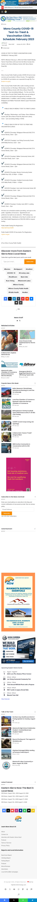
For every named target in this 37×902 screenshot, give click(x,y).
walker (25, 292)
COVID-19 (11, 273)
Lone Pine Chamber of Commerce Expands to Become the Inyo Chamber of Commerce (24, 401)
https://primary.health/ (7, 227)
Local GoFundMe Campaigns (9, 872)
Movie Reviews (5, 866)
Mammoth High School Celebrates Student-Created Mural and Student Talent (24, 730)
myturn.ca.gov (6, 81)
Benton (7, 269)
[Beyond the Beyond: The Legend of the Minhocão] (6, 743)
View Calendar (5, 699)
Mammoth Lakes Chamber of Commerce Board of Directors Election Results (9, 373)
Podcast (3, 840)
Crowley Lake (24, 273)
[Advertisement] (18, 551)
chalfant (29, 269)
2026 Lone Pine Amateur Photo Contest (19, 674)
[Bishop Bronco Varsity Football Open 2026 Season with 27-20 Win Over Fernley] (6, 415)
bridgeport (18, 269)
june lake (25, 277)
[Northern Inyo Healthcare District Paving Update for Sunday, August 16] (6, 721)
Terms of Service (6, 842)
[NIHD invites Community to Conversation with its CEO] (6, 448)
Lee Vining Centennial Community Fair (19, 679)
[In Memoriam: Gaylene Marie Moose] (9, 340)
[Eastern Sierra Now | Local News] (5, 12)
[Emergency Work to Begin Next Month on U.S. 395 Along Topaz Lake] (27, 364)
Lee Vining (10, 281)
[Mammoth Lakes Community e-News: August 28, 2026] (6, 765)
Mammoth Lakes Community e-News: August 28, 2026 (23, 762)
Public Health (14, 292)
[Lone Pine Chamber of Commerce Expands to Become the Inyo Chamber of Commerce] (6, 404)
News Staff (11, 44)
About (3, 831)
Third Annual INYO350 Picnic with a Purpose (20, 684)
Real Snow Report (6, 855)
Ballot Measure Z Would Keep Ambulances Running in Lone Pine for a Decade (23, 390)
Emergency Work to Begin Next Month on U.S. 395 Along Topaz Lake (27, 373)
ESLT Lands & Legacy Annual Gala (17, 690)
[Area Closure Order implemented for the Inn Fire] (27, 334)
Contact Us (4, 834)
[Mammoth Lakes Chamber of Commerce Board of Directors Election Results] (9, 364)
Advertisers (4, 869)
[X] (20, 321)
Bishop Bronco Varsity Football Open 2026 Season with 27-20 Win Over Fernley (24, 412)
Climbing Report (6, 858)
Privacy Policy (5, 845)
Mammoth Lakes (25, 281)
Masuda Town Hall (12, 695)
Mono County (19, 284)
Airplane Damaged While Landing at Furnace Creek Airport (23, 751)
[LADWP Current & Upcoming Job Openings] (6, 426)
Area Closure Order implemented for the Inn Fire (27, 342)
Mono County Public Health (18, 288)
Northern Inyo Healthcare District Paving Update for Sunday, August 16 (24, 719)
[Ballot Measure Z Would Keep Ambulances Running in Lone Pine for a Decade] (6, 392)
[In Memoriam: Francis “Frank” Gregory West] (6, 437)
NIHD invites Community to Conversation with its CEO (21, 445)
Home (4, 24)
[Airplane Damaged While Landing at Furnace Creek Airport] (6, 754)
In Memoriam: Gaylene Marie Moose (8, 353)
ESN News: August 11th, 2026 (9, 799)
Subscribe (29, 261)
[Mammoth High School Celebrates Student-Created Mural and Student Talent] (6, 732)
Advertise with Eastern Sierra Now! (11, 837)
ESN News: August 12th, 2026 (9, 796)
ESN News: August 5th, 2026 (9, 802)
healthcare (13, 277)
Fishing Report (5, 860)
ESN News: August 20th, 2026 (10, 793)
